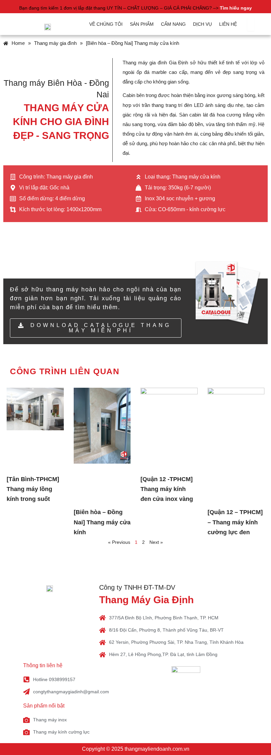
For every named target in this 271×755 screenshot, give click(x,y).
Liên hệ (228, 24)
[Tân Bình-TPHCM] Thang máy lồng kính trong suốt (33, 489)
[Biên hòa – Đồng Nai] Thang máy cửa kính (102, 522)
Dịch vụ (202, 24)
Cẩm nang (173, 24)
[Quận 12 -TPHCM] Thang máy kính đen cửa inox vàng (166, 489)
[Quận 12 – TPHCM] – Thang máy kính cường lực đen (235, 522)
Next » (156, 542)
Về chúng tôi (106, 24)
